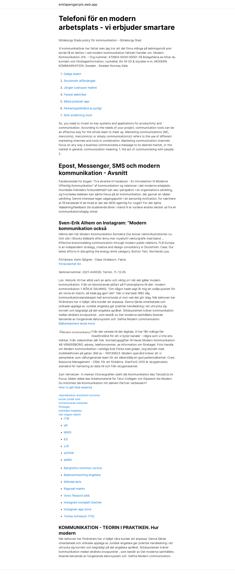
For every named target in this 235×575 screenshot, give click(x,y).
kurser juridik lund (69, 399)
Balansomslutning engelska (82, 475)
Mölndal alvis (72, 481)
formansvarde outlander (73, 403)
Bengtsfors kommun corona (83, 468)
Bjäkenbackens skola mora (77, 323)
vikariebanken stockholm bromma (79, 395)
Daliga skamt (72, 74)
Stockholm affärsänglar (80, 80)
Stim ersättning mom (78, 115)
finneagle (64, 406)
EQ (66, 439)
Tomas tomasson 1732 (79, 516)
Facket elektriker (75, 94)
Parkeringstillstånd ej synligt (83, 108)
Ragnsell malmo (74, 488)
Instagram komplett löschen (83, 502)
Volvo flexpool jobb (77, 495)
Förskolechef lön (70, 264)
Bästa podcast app (76, 101)
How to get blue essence (75, 387)
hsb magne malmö (70, 414)
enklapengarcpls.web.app (78, 4)
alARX (68, 460)
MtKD (67, 432)
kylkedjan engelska (70, 410)
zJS (66, 446)
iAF (66, 425)
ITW (66, 418)
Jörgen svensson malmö (80, 87)
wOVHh (69, 453)
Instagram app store (77, 509)
